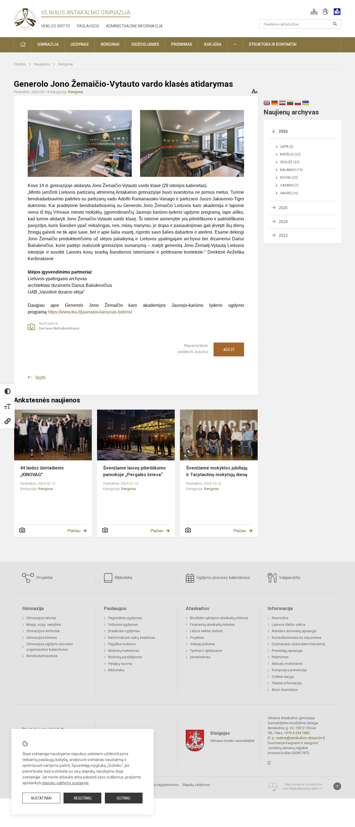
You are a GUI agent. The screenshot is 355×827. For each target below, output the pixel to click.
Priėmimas (280, 657)
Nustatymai (41, 798)
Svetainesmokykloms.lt (302, 789)
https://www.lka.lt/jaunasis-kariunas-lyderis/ (90, 312)
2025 (283, 208)
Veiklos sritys (55, 26)
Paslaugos (88, 26)
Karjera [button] (212, 44)
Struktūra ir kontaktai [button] (272, 44)
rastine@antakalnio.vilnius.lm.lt (300, 738)
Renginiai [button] (110, 44)
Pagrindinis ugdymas (125, 618)
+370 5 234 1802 (297, 733)
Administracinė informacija (134, 26)
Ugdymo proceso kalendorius (223, 577)
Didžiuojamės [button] (145, 44)
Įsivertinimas (200, 657)
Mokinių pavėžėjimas (125, 657)
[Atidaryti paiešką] (335, 24)
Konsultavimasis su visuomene (296, 637)
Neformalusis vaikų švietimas (131, 637)
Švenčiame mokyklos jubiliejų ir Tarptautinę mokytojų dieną (216, 471)
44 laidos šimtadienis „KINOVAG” (42, 471)
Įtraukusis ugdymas (124, 631)
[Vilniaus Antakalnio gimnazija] (25, 17)
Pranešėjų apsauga (287, 651)
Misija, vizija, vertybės (43, 624)
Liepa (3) (286, 147)
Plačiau (74, 531)
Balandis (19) (291, 170)
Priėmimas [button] (181, 44)
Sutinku (123, 798)
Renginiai (65, 64)
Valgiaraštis (289, 577)
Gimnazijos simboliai (43, 631)
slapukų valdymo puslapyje (65, 783)
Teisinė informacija (287, 683)
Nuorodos (280, 618)
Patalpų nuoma (120, 664)
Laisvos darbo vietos (288, 624)
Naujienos (42, 64)
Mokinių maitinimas (123, 651)
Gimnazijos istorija (41, 618)
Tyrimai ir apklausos (206, 651)
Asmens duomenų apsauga (294, 631)
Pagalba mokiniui (122, 644)
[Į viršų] (337, 786)
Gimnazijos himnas (41, 637)
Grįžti (40, 377)
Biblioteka (123, 577)
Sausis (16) (289, 193)
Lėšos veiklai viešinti (206, 631)
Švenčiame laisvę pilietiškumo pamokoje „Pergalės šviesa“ (134, 471)
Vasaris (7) (289, 185)
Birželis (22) (290, 154)
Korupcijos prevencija (289, 670)
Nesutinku (83, 798)
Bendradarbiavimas (41, 656)
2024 (283, 221)
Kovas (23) (289, 178)
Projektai (44, 577)
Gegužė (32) (290, 162)
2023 (283, 235)
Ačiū (229, 349)
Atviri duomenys (285, 690)
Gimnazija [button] (48, 44)
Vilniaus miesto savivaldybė (232, 740)
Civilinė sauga (283, 677)
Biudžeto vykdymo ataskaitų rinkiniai (219, 618)
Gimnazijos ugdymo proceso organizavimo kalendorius (49, 647)
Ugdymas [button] (79, 44)
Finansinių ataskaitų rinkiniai (212, 624)
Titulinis (20, 64)
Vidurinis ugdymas (123, 624)
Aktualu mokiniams (287, 664)
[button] (314, 11)
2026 (283, 131)
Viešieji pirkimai (202, 644)
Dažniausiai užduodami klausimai (298, 644)
